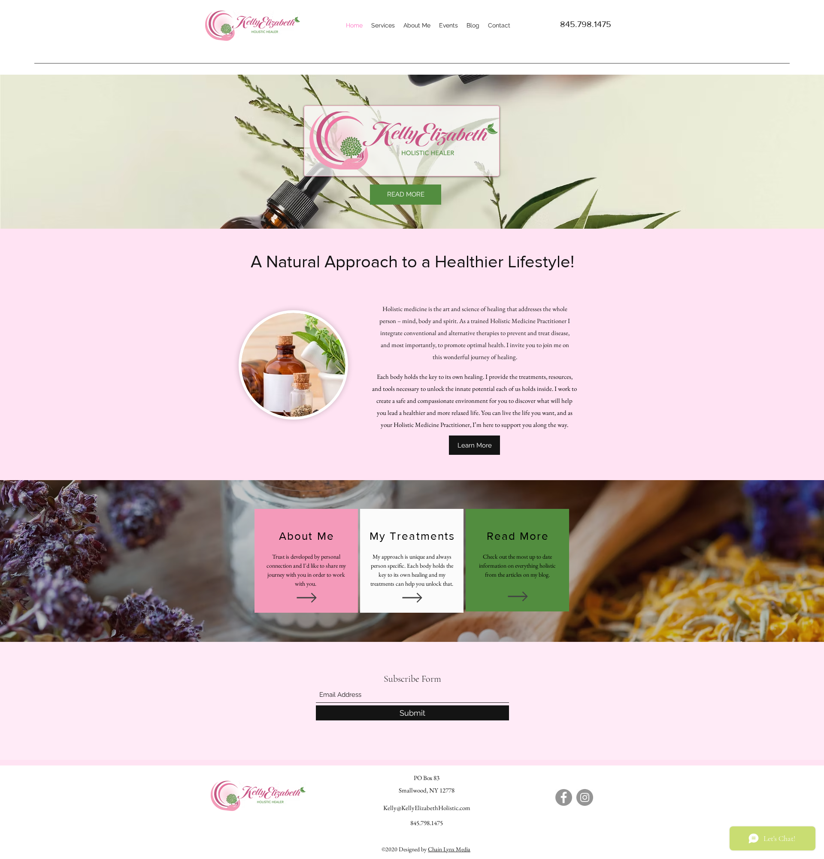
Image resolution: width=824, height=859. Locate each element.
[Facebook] (563, 797)
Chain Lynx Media (449, 849)
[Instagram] (584, 797)
